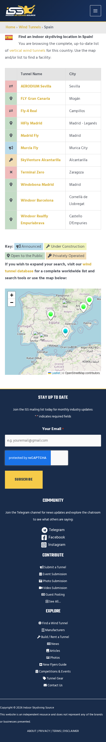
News (55, 644)
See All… (54, 601)
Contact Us (54, 685)
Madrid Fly (30, 135)
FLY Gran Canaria (35, 98)
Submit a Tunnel (54, 567)
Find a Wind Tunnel (54, 623)
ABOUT (31, 731)
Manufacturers (54, 630)
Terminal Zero (32, 172)
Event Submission (54, 574)
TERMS (56, 731)
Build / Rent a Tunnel (54, 637)
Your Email (53, 428)
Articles (54, 651)
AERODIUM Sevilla (36, 86)
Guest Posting (55, 594)
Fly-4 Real (29, 111)
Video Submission (54, 588)
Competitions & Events (54, 671)
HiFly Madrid (31, 123)
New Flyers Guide (54, 664)
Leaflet (55, 373)
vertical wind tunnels (27, 50)
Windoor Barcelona (37, 200)
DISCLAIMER (71, 731)
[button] (38, 336)
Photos (55, 658)
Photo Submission (54, 581)
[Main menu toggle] (95, 10)
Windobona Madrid (37, 184)
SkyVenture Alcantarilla (41, 160)
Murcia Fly (29, 148)
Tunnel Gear (54, 678)
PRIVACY (44, 731)
